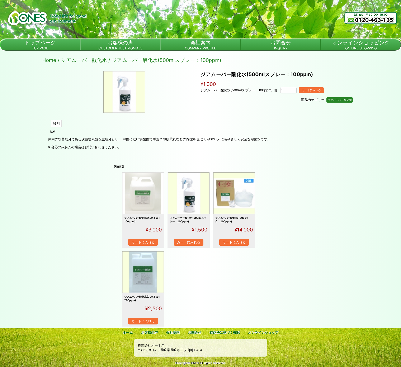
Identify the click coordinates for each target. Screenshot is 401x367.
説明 (56, 123)
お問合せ (194, 332)
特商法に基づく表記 (225, 332)
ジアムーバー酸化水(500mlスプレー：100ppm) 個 (238, 90)
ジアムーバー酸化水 (84, 60)
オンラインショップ (263, 332)
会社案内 (173, 332)
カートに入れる (311, 90)
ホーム (128, 332)
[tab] (56, 123)
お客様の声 (149, 332)
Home (49, 60)
